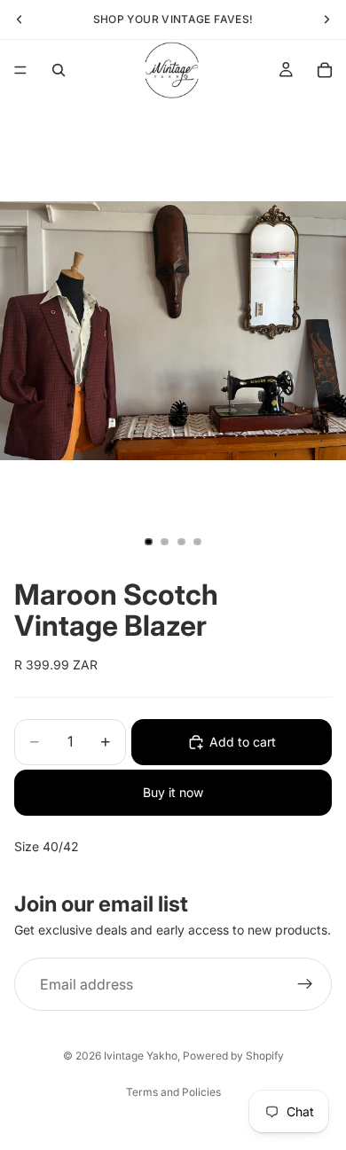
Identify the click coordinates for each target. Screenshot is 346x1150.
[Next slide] (326, 19)
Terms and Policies (173, 1092)
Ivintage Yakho (140, 1055)
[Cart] (324, 70)
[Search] (58, 70)
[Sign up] (305, 984)
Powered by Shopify (233, 1055)
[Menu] (20, 70)
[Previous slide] (19, 19)
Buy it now (173, 792)
